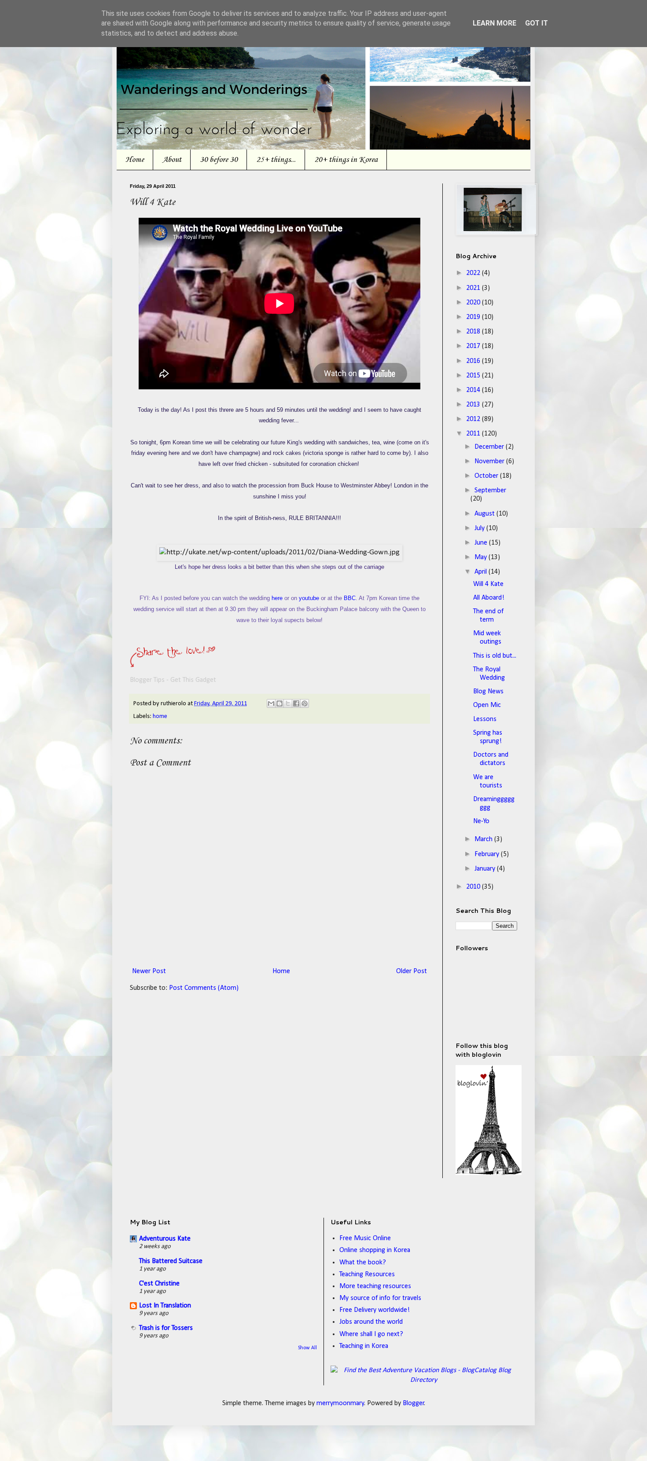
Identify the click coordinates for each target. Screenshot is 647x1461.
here (277, 598)
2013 (474, 404)
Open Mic (487, 705)
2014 (474, 390)
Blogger (413, 1403)
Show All (307, 1348)
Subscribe (359, 661)
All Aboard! (488, 597)
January (485, 868)
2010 (474, 886)
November (490, 461)
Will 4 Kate (488, 584)
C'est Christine (159, 1283)
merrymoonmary (340, 1403)
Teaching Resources (367, 1274)
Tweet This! (279, 661)
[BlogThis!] (279, 703)
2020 (474, 302)
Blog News (488, 691)
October (487, 476)
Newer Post (149, 971)
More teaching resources (375, 1286)
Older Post (411, 971)
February (487, 854)
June (481, 542)
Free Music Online (365, 1238)
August (485, 513)
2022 (474, 273)
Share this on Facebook (306, 661)
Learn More (494, 23)
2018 (474, 331)
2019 (474, 317)
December (490, 446)
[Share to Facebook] (296, 703)
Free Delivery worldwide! (374, 1310)
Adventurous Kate (165, 1238)
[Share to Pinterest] (304, 703)
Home (134, 160)
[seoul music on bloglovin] (489, 1173)
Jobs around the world (371, 1322)
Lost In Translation (165, 1305)
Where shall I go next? (371, 1334)
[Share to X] (287, 703)
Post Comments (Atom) (204, 988)
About (171, 160)
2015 (474, 375)
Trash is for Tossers (166, 1328)
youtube (309, 598)
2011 (474, 433)
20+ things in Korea (346, 160)
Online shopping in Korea (374, 1250)
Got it (536, 23)
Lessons (484, 719)
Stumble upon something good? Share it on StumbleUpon (200, 661)
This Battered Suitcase (170, 1261)
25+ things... (276, 160)
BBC (350, 598)
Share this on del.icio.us (147, 661)
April (481, 571)
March (484, 839)
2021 (474, 288)
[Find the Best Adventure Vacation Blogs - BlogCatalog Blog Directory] (424, 1380)
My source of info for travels (380, 1298)
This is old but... (494, 655)
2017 (474, 346)
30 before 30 (219, 160)
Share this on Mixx (332, 661)
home (160, 716)
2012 (474, 419)
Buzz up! (385, 661)
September (490, 490)
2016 (474, 361)
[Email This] (271, 703)
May (481, 557)
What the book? (362, 1262)
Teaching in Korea (363, 1346)
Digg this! (174, 661)
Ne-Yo (481, 821)
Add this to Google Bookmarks (253, 661)
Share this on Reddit (226, 661)
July (480, 528)
